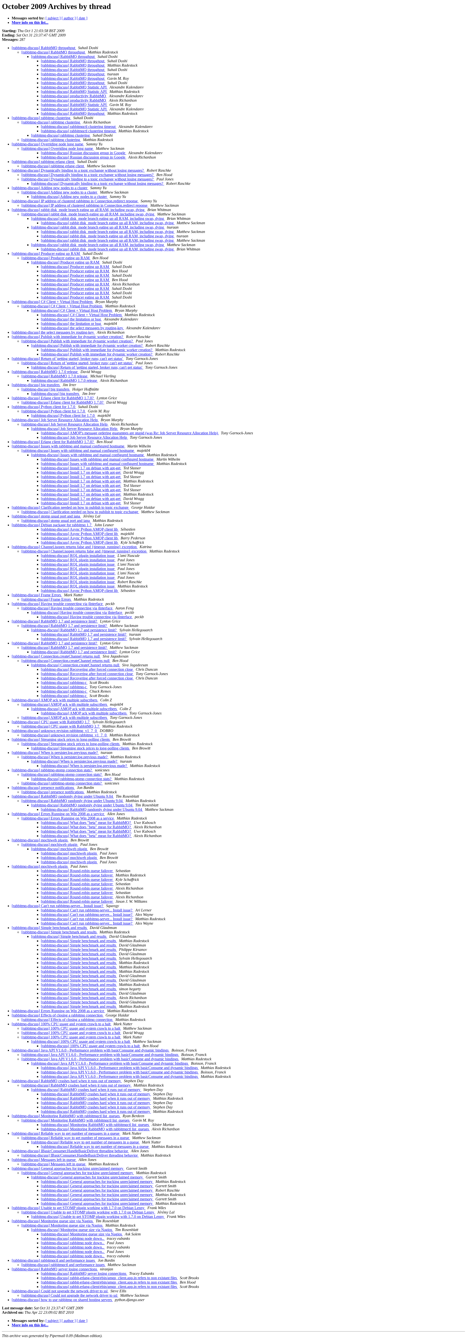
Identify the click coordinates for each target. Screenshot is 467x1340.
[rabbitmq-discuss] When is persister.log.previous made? (55, 752)
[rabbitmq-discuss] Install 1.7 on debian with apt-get (81, 468)
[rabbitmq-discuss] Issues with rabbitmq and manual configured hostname (68, 446)
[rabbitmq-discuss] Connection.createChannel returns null (56, 656)
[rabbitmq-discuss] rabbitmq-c (64, 682)
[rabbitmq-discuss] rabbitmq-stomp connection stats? (52, 770)
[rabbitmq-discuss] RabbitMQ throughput (44, 48)
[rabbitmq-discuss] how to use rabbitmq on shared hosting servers (62, 1300)
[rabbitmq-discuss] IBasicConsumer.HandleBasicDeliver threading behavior (70, 1151)
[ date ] (82, 18)
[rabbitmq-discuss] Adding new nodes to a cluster (50, 188)
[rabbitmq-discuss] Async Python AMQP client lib (80, 529)
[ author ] (69, 18)
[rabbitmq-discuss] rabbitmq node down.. (73, 1238)
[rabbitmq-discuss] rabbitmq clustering (41, 118)
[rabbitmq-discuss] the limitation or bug (71, 319)
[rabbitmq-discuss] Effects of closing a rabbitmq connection (58, 1015)
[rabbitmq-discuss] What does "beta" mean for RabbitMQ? (86, 823)
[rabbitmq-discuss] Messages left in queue (44, 1160)
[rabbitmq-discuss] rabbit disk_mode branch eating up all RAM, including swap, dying (78, 210)
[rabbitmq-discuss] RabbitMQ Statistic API (74, 87)
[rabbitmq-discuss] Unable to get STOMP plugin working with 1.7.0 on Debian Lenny (78, 1208)
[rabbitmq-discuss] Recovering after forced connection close (87, 669)
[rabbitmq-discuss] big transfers (36, 385)
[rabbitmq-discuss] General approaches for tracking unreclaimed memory (68, 1168)
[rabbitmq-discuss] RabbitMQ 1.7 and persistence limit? (55, 621)
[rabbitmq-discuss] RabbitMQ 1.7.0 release (45, 372)
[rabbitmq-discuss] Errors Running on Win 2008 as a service (58, 814)
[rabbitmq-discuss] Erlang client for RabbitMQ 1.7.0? (53, 398)
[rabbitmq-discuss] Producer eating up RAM (46, 253)
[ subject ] (53, 18)
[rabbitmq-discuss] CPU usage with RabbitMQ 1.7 (51, 722)
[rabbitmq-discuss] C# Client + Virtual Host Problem (52, 302)
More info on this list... (30, 22)
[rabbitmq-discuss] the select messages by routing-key (82, 328)
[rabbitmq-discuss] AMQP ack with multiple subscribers (55, 700)
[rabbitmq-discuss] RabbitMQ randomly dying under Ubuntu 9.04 (63, 796)
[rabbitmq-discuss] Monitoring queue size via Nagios (53, 1221)
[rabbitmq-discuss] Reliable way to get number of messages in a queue (66, 1133)
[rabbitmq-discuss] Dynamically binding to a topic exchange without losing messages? (78, 170)
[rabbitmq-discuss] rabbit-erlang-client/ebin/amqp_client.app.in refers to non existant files (109, 1278)
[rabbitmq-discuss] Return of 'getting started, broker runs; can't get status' (68, 359)
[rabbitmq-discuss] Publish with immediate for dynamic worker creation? (68, 337)
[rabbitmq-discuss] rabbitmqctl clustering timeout (79, 127)
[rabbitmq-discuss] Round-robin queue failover (77, 871)
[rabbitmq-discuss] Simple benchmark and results (50, 928)
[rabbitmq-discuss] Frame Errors (37, 595)
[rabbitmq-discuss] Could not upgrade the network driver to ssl (60, 1291)
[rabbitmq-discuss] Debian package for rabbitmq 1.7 (52, 525)
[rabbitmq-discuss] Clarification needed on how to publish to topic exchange (70, 507)
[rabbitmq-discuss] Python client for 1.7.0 (44, 407)
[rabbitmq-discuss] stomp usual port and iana (46, 516)
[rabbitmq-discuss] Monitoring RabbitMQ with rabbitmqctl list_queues (66, 1116)
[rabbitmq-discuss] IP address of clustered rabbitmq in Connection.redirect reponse (75, 201)
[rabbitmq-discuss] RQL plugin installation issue (78, 556)
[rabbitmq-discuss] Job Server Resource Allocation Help (55, 420)
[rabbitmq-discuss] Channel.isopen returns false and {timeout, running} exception (75, 547)
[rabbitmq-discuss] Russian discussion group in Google (83, 153)
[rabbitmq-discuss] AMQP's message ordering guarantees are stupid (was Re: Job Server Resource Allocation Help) (130, 433)
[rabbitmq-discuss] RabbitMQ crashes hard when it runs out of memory (67, 1081)
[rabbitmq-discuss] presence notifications (43, 788)
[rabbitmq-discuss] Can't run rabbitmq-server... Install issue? (58, 906)
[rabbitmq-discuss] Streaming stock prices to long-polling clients (61, 739)
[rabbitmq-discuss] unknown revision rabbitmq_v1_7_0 (55, 731)
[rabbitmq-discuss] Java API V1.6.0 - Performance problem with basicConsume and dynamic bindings (91, 1050)
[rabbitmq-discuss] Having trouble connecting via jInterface (58, 604)
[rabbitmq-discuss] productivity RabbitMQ (74, 96)
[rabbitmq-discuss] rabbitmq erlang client (43, 162)
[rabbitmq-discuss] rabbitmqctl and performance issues (54, 1260)
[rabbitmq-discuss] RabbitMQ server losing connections (55, 1269)
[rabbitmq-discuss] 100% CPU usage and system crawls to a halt (61, 1024)
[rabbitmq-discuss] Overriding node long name (48, 144)
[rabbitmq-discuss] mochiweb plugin (40, 840)
